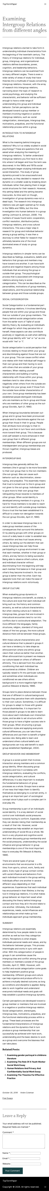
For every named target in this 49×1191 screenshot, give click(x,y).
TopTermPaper (10, 4)
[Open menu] (45, 4)
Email (6, 1158)
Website (6, 1164)
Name (6, 1153)
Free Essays (8, 1098)
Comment (8, 1132)
